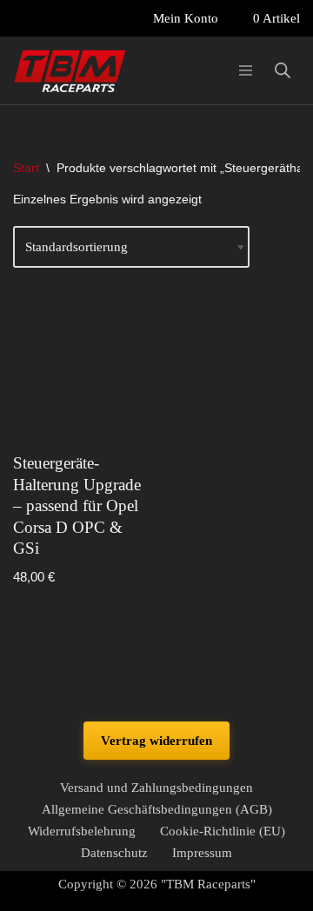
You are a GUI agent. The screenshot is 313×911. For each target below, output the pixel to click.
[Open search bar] (282, 70)
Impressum (202, 853)
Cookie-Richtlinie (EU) (222, 831)
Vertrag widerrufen (156, 741)
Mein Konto (185, 18)
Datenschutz (114, 853)
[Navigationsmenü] (245, 70)
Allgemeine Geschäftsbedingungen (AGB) (157, 809)
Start (26, 168)
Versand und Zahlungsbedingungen (156, 788)
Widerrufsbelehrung (82, 831)
